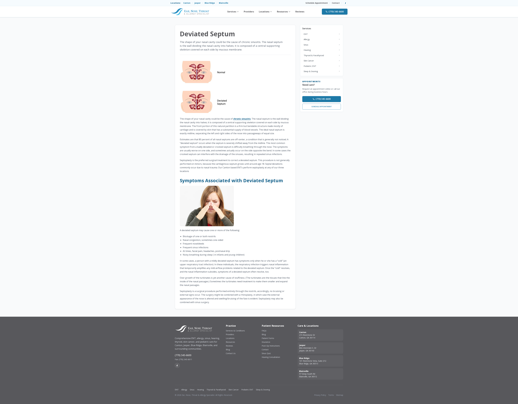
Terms (331, 395)
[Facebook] (345, 3)
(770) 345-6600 (336, 11)
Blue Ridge (210, 3)
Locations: (176, 3)
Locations (264, 11)
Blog (228, 349)
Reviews (299, 11)
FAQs (264, 330)
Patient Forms (268, 338)
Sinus (192, 389)
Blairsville (223, 3)
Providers (249, 11)
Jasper (197, 3)
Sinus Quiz (266, 353)
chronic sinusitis (242, 118)
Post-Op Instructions (271, 345)
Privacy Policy (320, 395)
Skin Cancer (234, 389)
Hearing (200, 389)
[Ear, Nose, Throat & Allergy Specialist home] (190, 11)
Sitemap (339, 395)
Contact (336, 3)
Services (231, 11)
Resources (282, 11)
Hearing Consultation (271, 357)
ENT (177, 389)
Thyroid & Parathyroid (216, 389)
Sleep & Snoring (263, 389)
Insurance (266, 342)
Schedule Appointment (317, 3)
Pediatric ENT (247, 389)
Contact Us (231, 353)
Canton (186, 3)
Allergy (184, 389)
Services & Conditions (235, 330)
